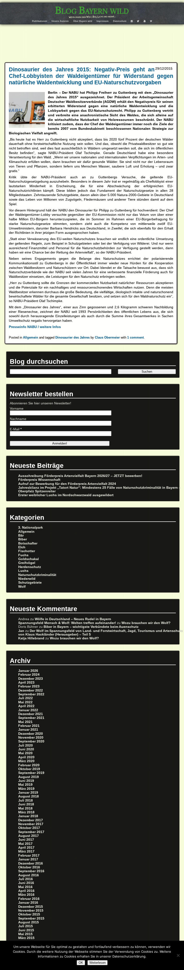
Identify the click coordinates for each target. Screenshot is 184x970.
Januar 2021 (28, 729)
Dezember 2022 (30, 690)
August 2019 (28, 777)
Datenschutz (119, 21)
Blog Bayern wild (92, 10)
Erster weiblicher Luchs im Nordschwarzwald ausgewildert (66, 495)
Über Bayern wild (82, 21)
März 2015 (26, 938)
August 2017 (28, 836)
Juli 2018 (25, 800)
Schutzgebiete (30, 582)
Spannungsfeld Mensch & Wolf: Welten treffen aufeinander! (67, 623)
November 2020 (30, 737)
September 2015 (31, 918)
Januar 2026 (28, 671)
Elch (21, 547)
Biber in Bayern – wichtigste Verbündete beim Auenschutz (91, 627)
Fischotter (26, 551)
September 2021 (31, 718)
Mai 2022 (25, 702)
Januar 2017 (28, 859)
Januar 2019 (28, 792)
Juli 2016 (25, 879)
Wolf (22, 586)
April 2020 (26, 757)
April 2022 (26, 706)
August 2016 (28, 875)
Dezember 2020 (30, 733)
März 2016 (26, 894)
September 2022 (31, 694)
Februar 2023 (29, 686)
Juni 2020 (26, 749)
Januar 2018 (28, 816)
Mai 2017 (25, 844)
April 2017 (26, 847)
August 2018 (28, 796)
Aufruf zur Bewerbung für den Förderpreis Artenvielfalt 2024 (67, 484)
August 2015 (28, 922)
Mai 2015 (25, 934)
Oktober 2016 (29, 867)
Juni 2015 (26, 930)
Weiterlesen (97, 962)
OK (81, 962)
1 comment (135, 337)
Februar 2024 (29, 674)
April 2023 (26, 682)
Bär (21, 535)
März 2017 (26, 851)
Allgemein (30, 337)
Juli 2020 (25, 745)
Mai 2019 (25, 784)
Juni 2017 (26, 839)
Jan (21, 631)
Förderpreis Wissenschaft (39, 480)
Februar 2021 (29, 726)
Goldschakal (28, 559)
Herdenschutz (29, 567)
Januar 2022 (28, 710)
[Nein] (178, 955)
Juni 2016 (26, 883)
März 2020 (26, 761)
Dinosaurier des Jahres (72, 337)
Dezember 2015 (30, 906)
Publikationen (39, 21)
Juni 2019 (26, 781)
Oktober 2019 (29, 769)
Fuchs (23, 555)
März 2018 (26, 812)
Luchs (23, 571)
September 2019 (31, 773)
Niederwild (26, 579)
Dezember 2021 (30, 714)
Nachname (18, 419)
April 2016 (26, 891)
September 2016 (31, 871)
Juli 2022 (25, 698)
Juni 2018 (26, 804)
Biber (22, 539)
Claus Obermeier (107, 337)
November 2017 (30, 824)
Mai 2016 (25, 887)
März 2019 (26, 789)
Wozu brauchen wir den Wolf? (146, 623)
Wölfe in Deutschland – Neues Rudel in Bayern (73, 619)
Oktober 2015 (29, 914)
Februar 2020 (29, 765)
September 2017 (31, 832)
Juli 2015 (25, 926)
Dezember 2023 (30, 678)
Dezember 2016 (30, 863)
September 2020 (31, 741)
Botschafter (27, 543)
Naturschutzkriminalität (37, 575)
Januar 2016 (28, 902)
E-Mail (16, 429)
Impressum (103, 21)
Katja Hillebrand (31, 638)
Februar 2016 (29, 899)
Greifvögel (26, 563)
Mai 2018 (25, 808)
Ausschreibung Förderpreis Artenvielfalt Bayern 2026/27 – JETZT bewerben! (80, 476)
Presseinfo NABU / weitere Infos (35, 327)
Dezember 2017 (30, 820)
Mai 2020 (25, 753)
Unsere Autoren (60, 21)
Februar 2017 (29, 855)
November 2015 (30, 910)
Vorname (16, 408)
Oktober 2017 (29, 828)
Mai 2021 (25, 722)
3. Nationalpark (30, 527)
